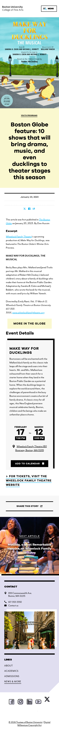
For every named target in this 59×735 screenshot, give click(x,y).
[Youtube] (38, 702)
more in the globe (29, 324)
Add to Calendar (27, 463)
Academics (11, 671)
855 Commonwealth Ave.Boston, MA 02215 (20, 594)
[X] (47, 700)
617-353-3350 (15, 602)
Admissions (11, 676)
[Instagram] (20, 702)
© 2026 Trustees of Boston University (25, 722)
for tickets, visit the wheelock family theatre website (29, 480)
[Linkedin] (29, 702)
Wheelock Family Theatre (19, 236)
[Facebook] (12, 702)
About (8, 665)
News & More (12, 681)
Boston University (29, 713)
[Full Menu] (49, 9)
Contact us (13, 605)
